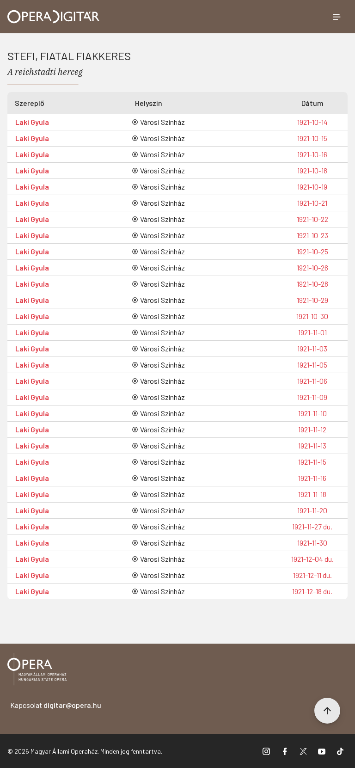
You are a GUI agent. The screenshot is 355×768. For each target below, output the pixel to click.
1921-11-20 (312, 510)
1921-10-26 (312, 267)
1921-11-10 (312, 413)
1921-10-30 (312, 316)
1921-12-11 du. (312, 575)
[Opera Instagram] (266, 751)
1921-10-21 (312, 202)
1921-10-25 (312, 251)
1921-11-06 (312, 380)
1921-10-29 (312, 299)
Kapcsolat (55, 704)
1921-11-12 (312, 429)
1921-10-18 (312, 170)
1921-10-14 (312, 121)
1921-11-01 (312, 332)
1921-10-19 (312, 186)
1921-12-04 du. (312, 558)
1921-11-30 (312, 542)
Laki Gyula (32, 121)
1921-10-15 (312, 138)
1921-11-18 (312, 494)
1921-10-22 (312, 219)
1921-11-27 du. (312, 526)
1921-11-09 (312, 397)
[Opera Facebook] (284, 751)
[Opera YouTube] (321, 751)
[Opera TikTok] (340, 751)
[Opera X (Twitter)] (303, 751)
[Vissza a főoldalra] (37, 670)
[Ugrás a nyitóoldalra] (53, 17)
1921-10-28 (312, 283)
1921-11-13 (312, 445)
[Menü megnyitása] (336, 17)
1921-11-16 (312, 477)
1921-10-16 (312, 154)
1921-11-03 (312, 348)
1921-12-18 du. (312, 591)
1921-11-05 (312, 364)
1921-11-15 (312, 461)
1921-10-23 (312, 235)
